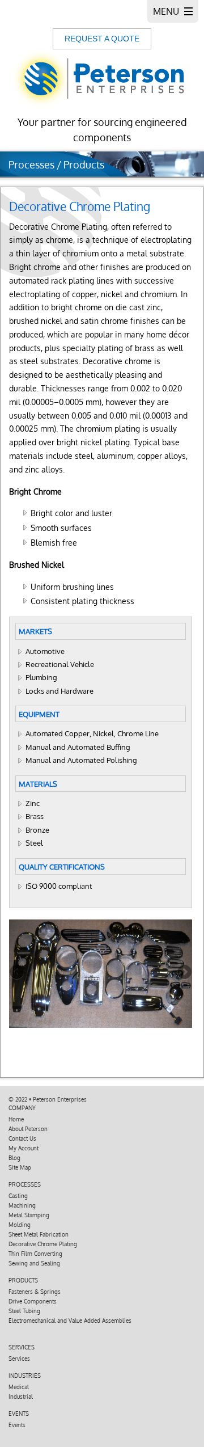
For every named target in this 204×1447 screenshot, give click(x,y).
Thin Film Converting (35, 1253)
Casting (18, 1195)
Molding (19, 1224)
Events (17, 1424)
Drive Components (32, 1301)
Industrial (20, 1396)
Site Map (19, 1167)
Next (183, 972)
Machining (22, 1205)
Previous (17, 972)
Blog (14, 1157)
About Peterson (28, 1128)
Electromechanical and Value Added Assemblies (69, 1320)
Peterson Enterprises (60, 1099)
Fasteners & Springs (34, 1291)
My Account (23, 1148)
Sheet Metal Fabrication (38, 1234)
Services (19, 1358)
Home (16, 1119)
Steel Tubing (24, 1310)
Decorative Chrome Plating (42, 1244)
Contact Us (22, 1138)
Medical (18, 1386)
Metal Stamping (28, 1215)
